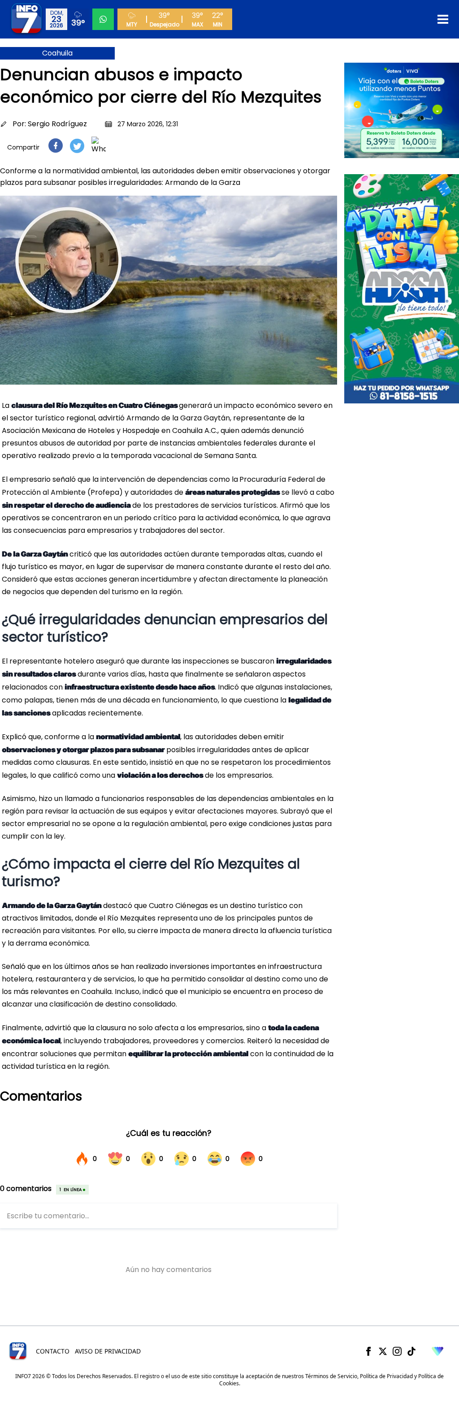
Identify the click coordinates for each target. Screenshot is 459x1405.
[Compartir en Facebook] (55, 145)
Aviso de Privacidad (108, 1351)
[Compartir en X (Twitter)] (77, 145)
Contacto (52, 1351)
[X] (382, 1351)
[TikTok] (411, 1351)
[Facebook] (368, 1351)
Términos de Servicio (331, 1376)
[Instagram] (397, 1351)
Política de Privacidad (386, 1376)
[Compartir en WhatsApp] (98, 145)
